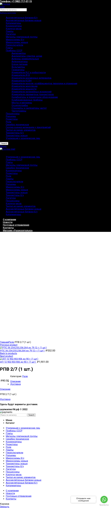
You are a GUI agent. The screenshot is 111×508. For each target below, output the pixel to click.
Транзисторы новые (17, 135)
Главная (4, 342)
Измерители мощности (24, 89)
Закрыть (4, 506)
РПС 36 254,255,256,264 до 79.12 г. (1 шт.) (22, 350)
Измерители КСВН (22, 80)
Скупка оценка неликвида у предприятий (28, 127)
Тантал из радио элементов (21, 130)
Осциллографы (20, 105)
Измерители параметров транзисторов (33, 94)
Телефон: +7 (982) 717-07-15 (16, 1)
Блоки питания (19, 64)
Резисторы (12, 119)
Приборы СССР (14, 50)
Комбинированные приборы (27, 100)
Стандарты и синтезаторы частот (29, 108)
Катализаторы (13, 23)
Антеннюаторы (20, 61)
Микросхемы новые (17, 42)
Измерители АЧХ (21, 75)
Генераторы (18, 69)
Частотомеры (19, 111)
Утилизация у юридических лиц (23, 138)
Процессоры (13, 113)
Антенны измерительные (25, 58)
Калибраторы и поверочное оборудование (35, 97)
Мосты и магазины (22, 102)
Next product (6, 356)
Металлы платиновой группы (22, 36)
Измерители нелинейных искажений (31, 91)
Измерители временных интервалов (31, 78)
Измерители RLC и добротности (29, 72)
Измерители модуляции (24, 86)
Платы (9, 47)
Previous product (8, 345)
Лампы (10, 31)
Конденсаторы (14, 26)
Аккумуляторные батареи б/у (22, 17)
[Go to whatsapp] (104, 499)
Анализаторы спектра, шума (27, 56)
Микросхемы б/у (15, 39)
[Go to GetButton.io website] (104, 505)
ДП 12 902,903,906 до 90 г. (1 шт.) (18, 362)
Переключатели (14, 45)
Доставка (15, 384)
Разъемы (11, 116)
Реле (8, 121)
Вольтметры (18, 67)
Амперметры (19, 53)
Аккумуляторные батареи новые (23, 20)
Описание (15, 381)
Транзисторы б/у (15, 132)
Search (4, 143)
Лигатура (11, 34)
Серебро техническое (17, 124)
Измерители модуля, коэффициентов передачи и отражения (44, 83)
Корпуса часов (14, 28)
